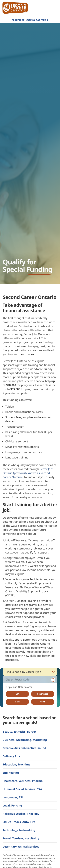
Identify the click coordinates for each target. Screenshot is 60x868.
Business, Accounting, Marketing (25, 740)
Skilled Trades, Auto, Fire (19, 822)
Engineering (11, 772)
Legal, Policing (12, 805)
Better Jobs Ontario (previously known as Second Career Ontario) (28, 473)
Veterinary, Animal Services (21, 846)
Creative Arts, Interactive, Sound (24, 748)
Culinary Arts (11, 756)
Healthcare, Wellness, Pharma (23, 781)
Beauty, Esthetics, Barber (19, 731)
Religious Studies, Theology (21, 814)
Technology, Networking (19, 830)
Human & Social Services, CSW (22, 789)
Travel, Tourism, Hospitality (21, 838)
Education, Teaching (16, 764)
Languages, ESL (13, 797)
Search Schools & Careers (29, 20)
